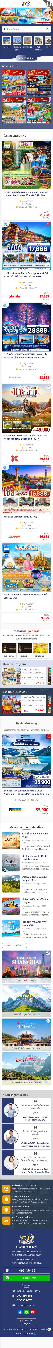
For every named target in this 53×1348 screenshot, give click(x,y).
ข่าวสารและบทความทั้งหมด (13, 945)
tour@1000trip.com (26, 1305)
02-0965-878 (24, 1300)
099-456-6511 (25, 1296)
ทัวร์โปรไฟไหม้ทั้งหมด (11, 126)
